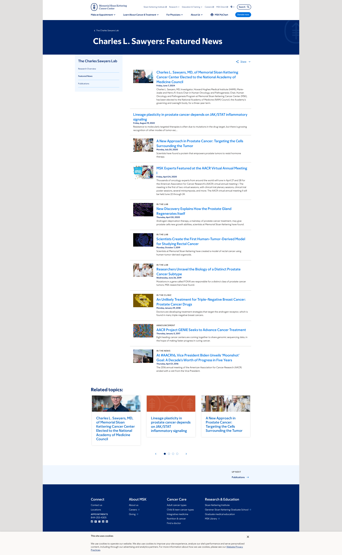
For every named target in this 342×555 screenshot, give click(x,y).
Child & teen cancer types (180, 509)
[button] (174, 7)
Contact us (96, 505)
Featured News (85, 76)
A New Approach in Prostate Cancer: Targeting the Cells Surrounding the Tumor (224, 424)
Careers (133, 509)
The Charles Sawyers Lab (107, 30)
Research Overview (87, 69)
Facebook (96, 521)
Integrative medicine (177, 514)
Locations (96, 509)
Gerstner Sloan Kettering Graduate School (227, 509)
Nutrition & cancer (176, 518)
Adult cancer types (176, 505)
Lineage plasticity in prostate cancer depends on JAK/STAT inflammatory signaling (171, 424)
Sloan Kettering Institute (217, 505)
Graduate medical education (220, 514)
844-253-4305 (98, 517)
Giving (132, 514)
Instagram (92, 521)
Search (242, 7)
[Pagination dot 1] (165, 454)
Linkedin (107, 521)
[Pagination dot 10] (177, 454)
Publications (83, 83)
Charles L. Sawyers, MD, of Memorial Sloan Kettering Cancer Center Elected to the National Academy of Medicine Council (197, 77)
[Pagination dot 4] (169, 454)
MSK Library (211, 518)
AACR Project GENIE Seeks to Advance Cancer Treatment (201, 330)
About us (133, 505)
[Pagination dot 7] (173, 454)
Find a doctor (174, 523)
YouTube (103, 521)
